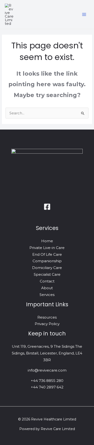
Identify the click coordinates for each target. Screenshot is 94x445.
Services (47, 294)
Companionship (47, 261)
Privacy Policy (47, 323)
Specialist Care (47, 274)
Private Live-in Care (47, 247)
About (47, 288)
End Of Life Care (47, 254)
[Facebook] (47, 206)
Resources (47, 317)
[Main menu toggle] (84, 14)
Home (47, 241)
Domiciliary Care (47, 267)
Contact (47, 281)
